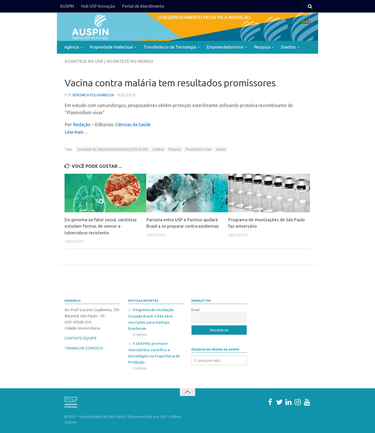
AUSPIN (67, 6)
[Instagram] (297, 402)
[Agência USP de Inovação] (90, 27)
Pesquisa (262, 47)
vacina (220, 149)
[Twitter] (279, 402)
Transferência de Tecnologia (169, 47)
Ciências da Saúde (133, 124)
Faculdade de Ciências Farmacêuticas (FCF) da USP (113, 149)
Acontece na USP (84, 61)
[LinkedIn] (288, 402)
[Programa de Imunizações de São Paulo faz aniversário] (269, 193)
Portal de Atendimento (143, 6)
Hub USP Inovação (98, 6)
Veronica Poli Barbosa (93, 95)
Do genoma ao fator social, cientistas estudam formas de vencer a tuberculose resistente (101, 226)
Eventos (288, 47)
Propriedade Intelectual (111, 47)
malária (158, 149)
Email (195, 310)
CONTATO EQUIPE (81, 338)
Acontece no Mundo (130, 61)
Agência (71, 47)
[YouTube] (306, 402)
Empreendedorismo (225, 47)
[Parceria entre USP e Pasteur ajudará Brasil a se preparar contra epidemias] (187, 193)
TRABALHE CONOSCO (84, 348)
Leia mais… (76, 131)
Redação (82, 124)
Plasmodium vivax (198, 149)
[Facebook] (270, 402)
